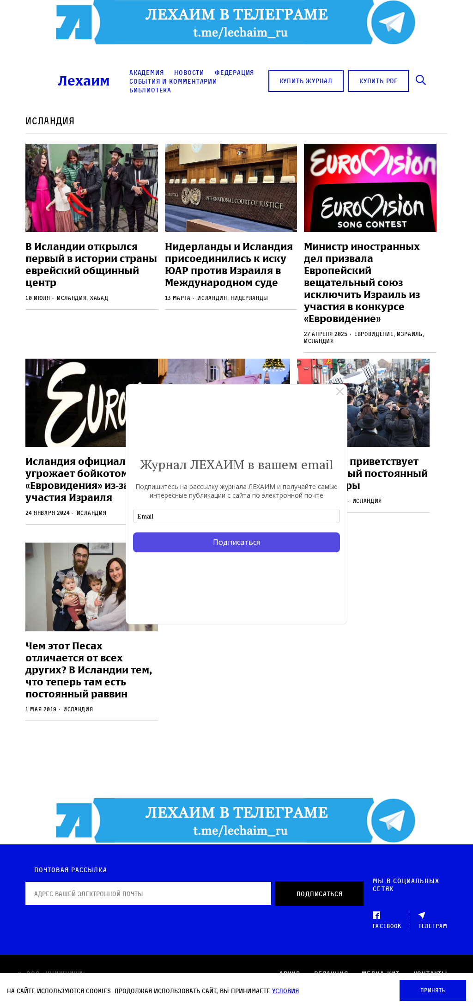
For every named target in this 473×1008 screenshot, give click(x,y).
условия (285, 991)
